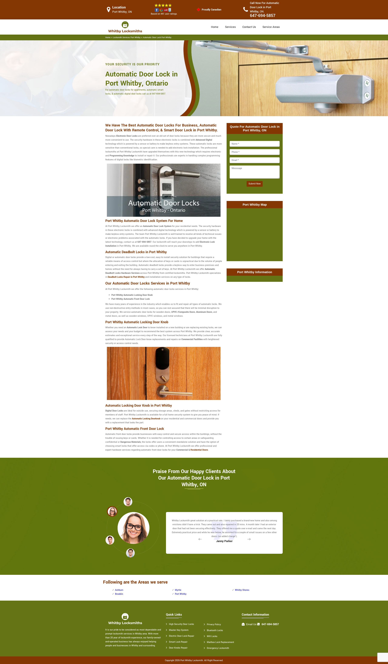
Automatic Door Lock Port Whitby (157, 37)
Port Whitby (180, 594)
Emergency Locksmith (218, 648)
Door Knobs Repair (178, 647)
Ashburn (119, 590)
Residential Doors (199, 450)
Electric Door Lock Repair (181, 636)
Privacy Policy (214, 624)
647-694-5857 (262, 16)
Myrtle (178, 590)
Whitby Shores (242, 590)
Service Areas (271, 27)
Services (230, 27)
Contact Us (249, 27)
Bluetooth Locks (215, 630)
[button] (130, 553)
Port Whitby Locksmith (191, 660)
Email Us (251, 624)
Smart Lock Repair (178, 642)
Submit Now (255, 183)
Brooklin (119, 594)
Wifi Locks (212, 636)
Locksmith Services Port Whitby (126, 37)
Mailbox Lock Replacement (220, 642)
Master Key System (179, 630)
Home (214, 27)
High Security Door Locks (181, 624)
